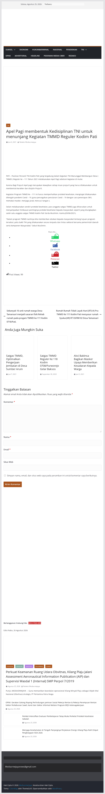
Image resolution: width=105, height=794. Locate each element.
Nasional (57, 49)
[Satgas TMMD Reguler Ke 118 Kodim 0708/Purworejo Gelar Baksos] (52, 337)
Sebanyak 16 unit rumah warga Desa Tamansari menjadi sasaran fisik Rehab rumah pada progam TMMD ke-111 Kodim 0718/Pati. (27, 316)
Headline (35, 56)
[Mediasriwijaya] (52, 10)
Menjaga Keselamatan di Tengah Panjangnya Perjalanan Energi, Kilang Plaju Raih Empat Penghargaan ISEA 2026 (60, 731)
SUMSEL (9, 49)
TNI (82, 49)
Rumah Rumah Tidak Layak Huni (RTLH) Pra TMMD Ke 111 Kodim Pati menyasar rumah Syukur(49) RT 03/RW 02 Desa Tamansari (77, 314)
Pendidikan (71, 49)
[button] (14, 49)
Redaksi (72, 56)
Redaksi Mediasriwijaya (27, 142)
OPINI (8, 56)
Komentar (9, 402)
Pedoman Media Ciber (54, 56)
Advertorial (21, 56)
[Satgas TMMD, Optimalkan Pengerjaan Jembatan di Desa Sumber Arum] (19, 337)
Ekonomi (24, 49)
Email (7, 449)
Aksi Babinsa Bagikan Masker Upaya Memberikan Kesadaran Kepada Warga (85, 362)
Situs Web (8, 462)
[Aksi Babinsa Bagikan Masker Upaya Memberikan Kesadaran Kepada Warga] (86, 337)
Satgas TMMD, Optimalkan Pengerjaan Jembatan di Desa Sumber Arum (16, 362)
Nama (7, 437)
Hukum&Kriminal (40, 49)
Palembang (39, 666)
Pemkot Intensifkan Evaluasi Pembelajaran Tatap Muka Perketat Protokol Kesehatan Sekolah (58, 717)
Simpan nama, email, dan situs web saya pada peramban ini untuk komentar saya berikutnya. (52, 475)
